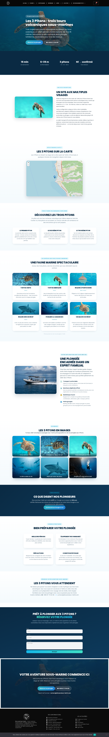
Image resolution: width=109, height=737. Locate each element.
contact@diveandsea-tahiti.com (60, 693)
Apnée (57, 3)
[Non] (106, 734)
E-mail (28, 635)
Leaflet (73, 195)
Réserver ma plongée (34, 42)
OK (94, 734)
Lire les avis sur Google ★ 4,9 (54, 507)
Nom (27, 628)
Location (66, 3)
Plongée (32, 3)
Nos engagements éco (78, 3)
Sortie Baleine (41, 3)
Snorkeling (50, 3)
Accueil (25, 3)
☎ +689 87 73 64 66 (52, 42)
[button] (54, 177)
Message (29, 641)
